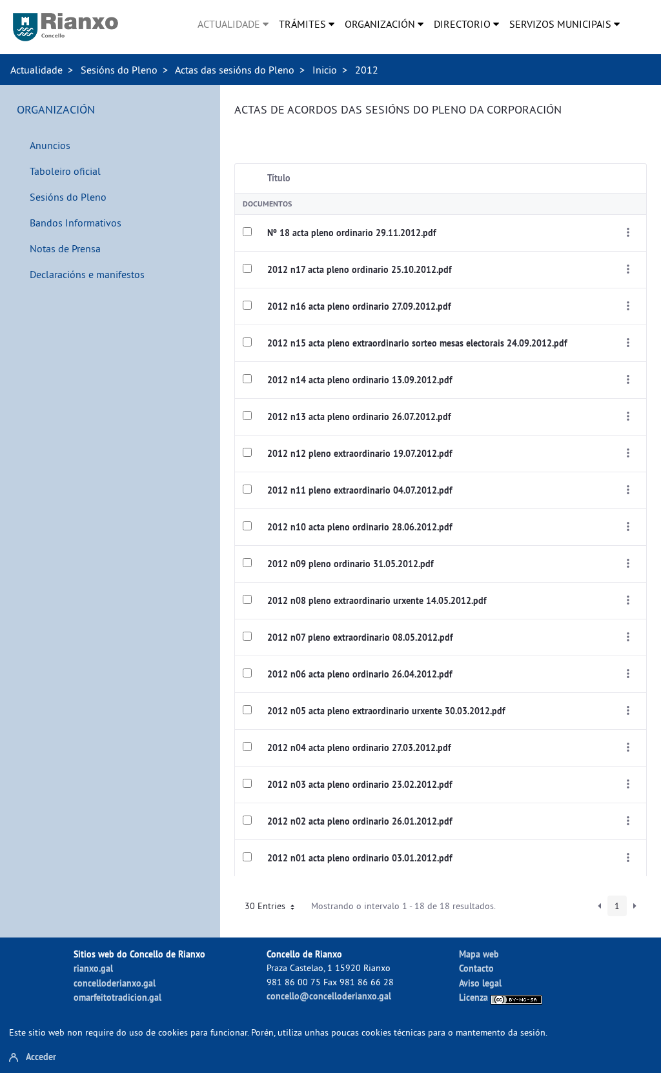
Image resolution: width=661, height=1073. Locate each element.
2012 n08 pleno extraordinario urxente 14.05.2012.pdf (376, 601)
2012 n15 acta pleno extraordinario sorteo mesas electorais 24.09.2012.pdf (417, 343)
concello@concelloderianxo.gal (329, 996)
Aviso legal (480, 983)
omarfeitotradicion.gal (117, 997)
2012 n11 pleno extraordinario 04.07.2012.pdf (359, 490)
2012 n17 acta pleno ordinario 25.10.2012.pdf (359, 270)
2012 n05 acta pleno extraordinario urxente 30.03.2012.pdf (386, 711)
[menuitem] (233, 24)
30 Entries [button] (266, 906)
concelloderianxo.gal (115, 983)
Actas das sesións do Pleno (234, 69)
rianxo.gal (93, 968)
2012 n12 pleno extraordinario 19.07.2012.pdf (359, 453)
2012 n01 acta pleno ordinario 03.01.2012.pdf (359, 858)
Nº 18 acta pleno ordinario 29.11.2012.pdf (351, 233)
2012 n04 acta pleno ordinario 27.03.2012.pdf (359, 748)
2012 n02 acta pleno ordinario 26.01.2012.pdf (359, 821)
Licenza (475, 997)
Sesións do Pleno (119, 69)
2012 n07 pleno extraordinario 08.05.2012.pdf (360, 637)
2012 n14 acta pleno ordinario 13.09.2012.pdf (359, 380)
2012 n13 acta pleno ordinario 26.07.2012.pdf (359, 417)
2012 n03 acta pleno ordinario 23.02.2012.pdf (359, 784)
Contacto (476, 968)
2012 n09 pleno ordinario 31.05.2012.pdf (350, 564)
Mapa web (479, 954)
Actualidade (36, 69)
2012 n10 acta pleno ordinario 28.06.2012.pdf (359, 527)
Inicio (324, 69)
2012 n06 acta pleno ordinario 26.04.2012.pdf (359, 674)
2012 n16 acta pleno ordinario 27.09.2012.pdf (359, 306)
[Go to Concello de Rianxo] (65, 27)
